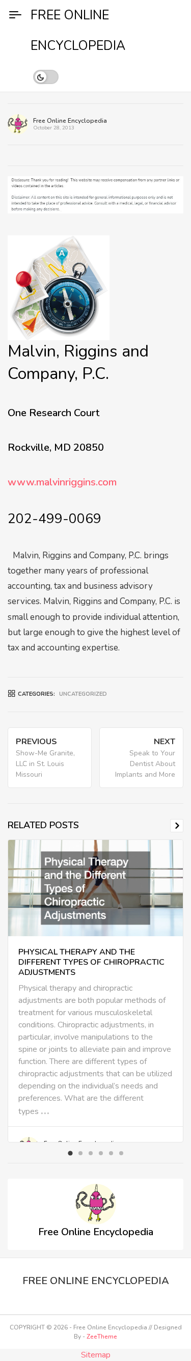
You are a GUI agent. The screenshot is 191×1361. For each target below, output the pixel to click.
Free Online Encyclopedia (70, 121)
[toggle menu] (15, 15)
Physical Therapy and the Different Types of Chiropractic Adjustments (91, 962)
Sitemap (96, 1354)
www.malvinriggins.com (62, 482)
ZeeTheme (102, 1336)
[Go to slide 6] (121, 1153)
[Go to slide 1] (70, 1153)
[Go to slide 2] (80, 1153)
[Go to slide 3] (91, 1153)
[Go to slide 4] (101, 1153)
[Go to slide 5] (111, 1153)
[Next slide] (176, 825)
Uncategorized (83, 694)
